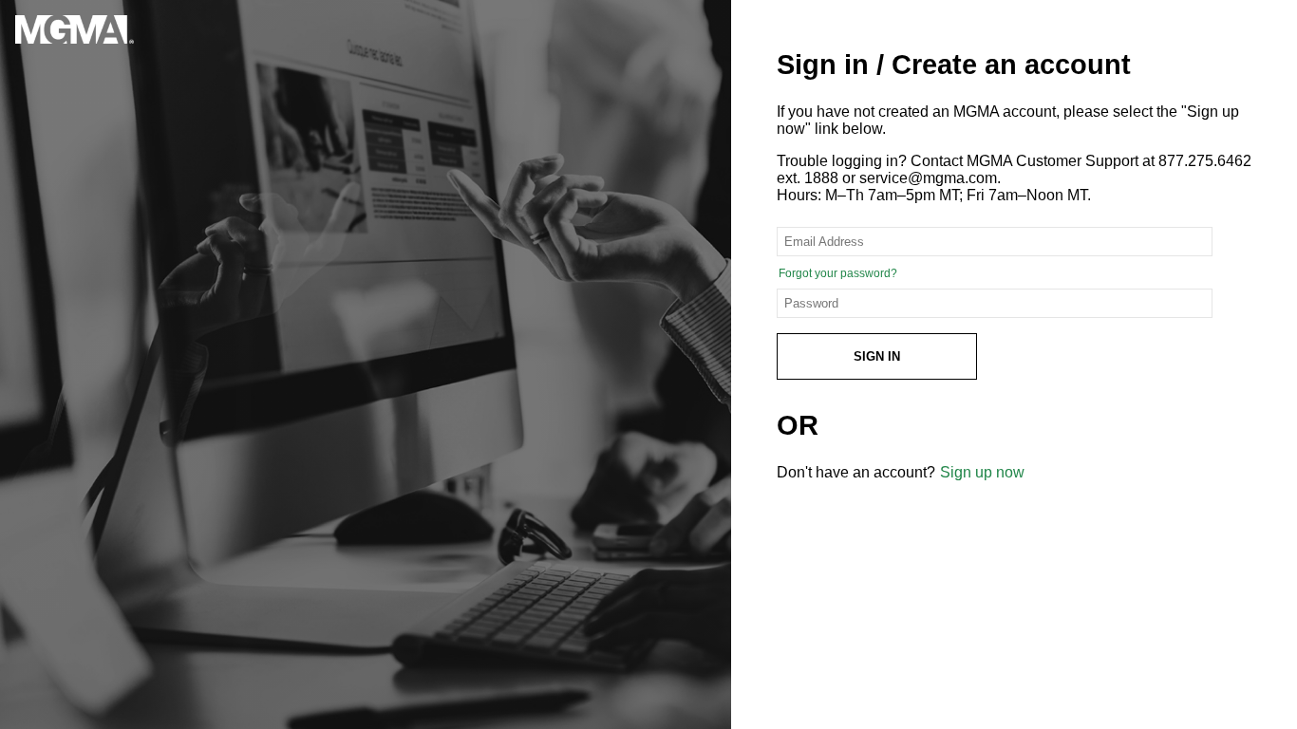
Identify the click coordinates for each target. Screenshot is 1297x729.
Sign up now (982, 472)
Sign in (877, 356)
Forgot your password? (838, 273)
